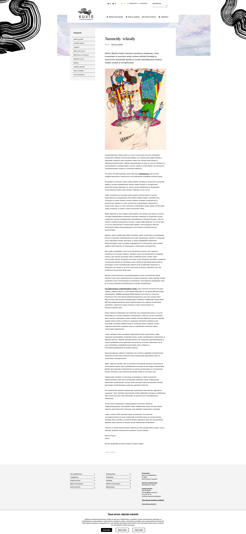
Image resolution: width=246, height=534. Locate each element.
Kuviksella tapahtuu (79, 43)
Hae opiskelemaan (76, 474)
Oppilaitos (164, 17)
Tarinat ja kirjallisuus (79, 74)
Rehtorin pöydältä (79, 71)
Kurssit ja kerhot (150, 17)
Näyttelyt (76, 63)
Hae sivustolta (157, 3)
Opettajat (109, 480)
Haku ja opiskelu (134, 17)
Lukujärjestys (74, 477)
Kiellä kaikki (139, 530)
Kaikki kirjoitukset (78, 39)
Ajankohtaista (110, 487)
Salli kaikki (106, 530)
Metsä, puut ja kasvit (79, 51)
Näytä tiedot (122, 530)
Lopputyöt (76, 47)
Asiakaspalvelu (110, 474)
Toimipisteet (109, 477)
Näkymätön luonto (79, 59)
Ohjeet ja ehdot (75, 480)
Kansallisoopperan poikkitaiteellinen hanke (121, 289)
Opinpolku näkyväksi (79, 67)
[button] (115, 18)
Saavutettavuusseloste (149, 504)
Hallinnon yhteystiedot (113, 484)
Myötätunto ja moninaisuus (81, 55)
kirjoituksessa (144, 174)
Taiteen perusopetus (116, 17)
